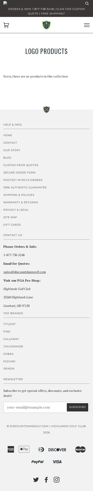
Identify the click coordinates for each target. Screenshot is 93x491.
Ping (7, 331)
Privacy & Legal (16, 209)
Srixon (8, 368)
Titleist (9, 324)
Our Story (12, 150)
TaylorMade (13, 346)
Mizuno (9, 361)
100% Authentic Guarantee (25, 187)
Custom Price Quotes (20, 165)
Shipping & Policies (18, 194)
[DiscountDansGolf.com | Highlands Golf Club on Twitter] (36, 481)
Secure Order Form (19, 172)
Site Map (10, 217)
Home (7, 135)
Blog (7, 157)
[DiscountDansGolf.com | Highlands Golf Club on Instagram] (57, 481)
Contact (10, 142)
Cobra (8, 353)
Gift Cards (12, 224)
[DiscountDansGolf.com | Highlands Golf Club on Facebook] (46, 481)
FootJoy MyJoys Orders (22, 180)
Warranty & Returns (20, 202)
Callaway (11, 339)
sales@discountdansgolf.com (24, 272)
